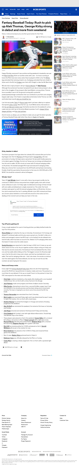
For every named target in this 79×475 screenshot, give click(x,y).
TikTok (3, 437)
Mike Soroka (8, 286)
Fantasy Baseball (24, 18)
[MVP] (52, 454)
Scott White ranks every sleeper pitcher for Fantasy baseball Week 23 (69, 83)
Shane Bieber (6, 233)
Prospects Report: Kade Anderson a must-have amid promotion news (69, 109)
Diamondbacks (30, 86)
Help (61, 418)
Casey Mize (7, 341)
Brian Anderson (9, 331)
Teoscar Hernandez (10, 294)
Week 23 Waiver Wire (68, 99)
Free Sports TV (6, 422)
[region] (65, 27)
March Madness (6, 426)
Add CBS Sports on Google (44, 37)
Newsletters (24, 437)
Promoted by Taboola (46, 355)
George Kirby (38, 157)
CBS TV (23, 426)
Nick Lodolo (8, 297)
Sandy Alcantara (7, 245)
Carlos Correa (13, 105)
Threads (4, 445)
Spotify (42, 117)
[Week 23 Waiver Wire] (57, 102)
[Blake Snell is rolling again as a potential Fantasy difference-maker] (57, 68)
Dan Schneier (10, 36)
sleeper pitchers (7, 111)
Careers (23, 420)
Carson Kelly (39, 318)
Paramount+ (24, 424)
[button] (3, 9)
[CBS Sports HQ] (36, 451)
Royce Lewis (24, 102)
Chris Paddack (8, 313)
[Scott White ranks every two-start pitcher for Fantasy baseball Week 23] (57, 94)
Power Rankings (6, 18)
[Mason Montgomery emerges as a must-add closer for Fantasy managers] (57, 50)
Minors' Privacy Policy (46, 422)
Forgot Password (25, 441)
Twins (16, 102)
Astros (31, 80)
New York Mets (9, 76)
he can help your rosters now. (13, 107)
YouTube (4, 435)
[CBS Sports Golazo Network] (52, 451)
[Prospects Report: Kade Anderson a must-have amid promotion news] (57, 111)
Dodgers (19, 82)
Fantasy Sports (6, 420)
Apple (35, 117)
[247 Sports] (12, 454)
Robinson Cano (9, 338)
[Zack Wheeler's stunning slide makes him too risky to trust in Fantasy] (57, 59)
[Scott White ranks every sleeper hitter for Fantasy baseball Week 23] (57, 76)
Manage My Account (27, 435)
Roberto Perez (36, 322)
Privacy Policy (44, 420)
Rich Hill (6, 326)
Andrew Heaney (9, 302)
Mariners (19, 157)
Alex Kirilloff (8, 306)
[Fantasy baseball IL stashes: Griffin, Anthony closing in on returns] (57, 120)
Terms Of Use (44, 418)
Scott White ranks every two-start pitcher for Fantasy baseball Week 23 (69, 92)
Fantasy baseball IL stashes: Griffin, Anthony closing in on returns (69, 118)
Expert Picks (15, 18)
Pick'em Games (6, 418)
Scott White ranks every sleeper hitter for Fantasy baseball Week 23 (69, 75)
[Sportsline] (23, 454)
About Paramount (26, 422)
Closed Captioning (45, 425)
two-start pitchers (20, 111)
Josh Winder (12, 180)
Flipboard (4, 447)
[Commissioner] (43, 454)
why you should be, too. (24, 99)
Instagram (4, 439)
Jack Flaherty (8, 283)
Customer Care (64, 420)
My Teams (24, 439)
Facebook (4, 441)
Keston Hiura (16, 335)
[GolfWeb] (68, 455)
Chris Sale (7, 279)
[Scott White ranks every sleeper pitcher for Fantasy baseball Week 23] (57, 85)
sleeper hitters (44, 109)
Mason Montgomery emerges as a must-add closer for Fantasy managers (68, 49)
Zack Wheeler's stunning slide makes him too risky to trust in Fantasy (69, 58)
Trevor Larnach (29, 320)
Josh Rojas (7, 311)
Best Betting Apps (7, 424)
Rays (17, 161)
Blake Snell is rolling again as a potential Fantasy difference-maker (69, 66)
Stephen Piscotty (18, 323)
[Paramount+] (33, 454)
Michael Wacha (9, 322)
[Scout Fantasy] (59, 455)
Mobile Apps (5, 429)
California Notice (45, 427)
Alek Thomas (42, 86)
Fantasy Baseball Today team (20, 269)
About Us (23, 418)
